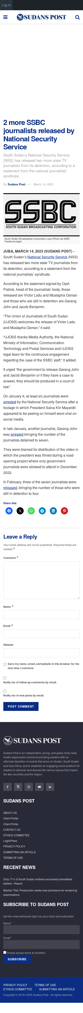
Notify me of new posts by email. (23, 695)
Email (8, 626)
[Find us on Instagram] (29, 787)
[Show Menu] (5, 17)
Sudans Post (16, 184)
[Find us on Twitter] (18, 787)
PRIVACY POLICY (14, 846)
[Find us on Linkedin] (50, 787)
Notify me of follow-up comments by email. (30, 682)
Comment (11, 558)
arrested (9, 401)
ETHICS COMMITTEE (16, 835)
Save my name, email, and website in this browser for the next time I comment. (43, 666)
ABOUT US (10, 812)
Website (8, 645)
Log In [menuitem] (6, 5)
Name (8, 606)
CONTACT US (11, 829)
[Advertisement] (41, 69)
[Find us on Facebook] (7, 787)
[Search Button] (77, 17)
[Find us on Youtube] (39, 787)
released (10, 487)
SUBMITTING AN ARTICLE (19, 852)
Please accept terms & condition (25, 953)
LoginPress (10, 840)
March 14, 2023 (43, 184)
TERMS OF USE (13, 857)
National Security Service (47, 256)
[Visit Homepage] (41, 16)
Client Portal (10, 818)
